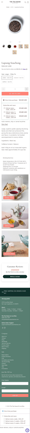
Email (4, 387)
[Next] (19, 42)
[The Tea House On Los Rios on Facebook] (2, 328)
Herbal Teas (9, 197)
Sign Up (15, 395)
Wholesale (4, 341)
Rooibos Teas (9, 254)
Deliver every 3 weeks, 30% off (15, 421)
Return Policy (5, 346)
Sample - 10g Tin (7, 81)
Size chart (5, 124)
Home (7, 7)
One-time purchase (10, 411)
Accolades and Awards (8, 360)
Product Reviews (6, 356)
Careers (4, 363)
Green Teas (8, 226)
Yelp (3, 367)
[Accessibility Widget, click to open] (27, 430)
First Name (5, 380)
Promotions (5, 368)
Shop (3, 339)
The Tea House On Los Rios (17, 406)
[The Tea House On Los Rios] (15, 2)
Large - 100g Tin (7, 77)
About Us (4, 336)
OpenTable (4, 365)
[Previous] (11, 42)
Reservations (5, 354)
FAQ (3, 358)
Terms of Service (6, 343)
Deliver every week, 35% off (14, 419)
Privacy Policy (5, 345)
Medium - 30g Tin (18, 77)
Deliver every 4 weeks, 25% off (15, 423)
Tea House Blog (6, 361)
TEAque (4, 338)
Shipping (4, 348)
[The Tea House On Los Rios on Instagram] (4, 328)
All (12, 7)
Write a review (15, 276)
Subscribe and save (10, 416)
